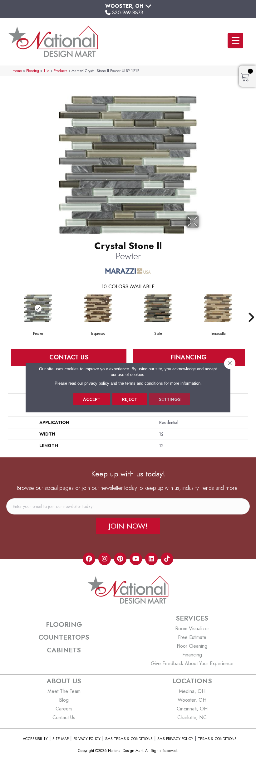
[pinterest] (120, 559)
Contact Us (68, 357)
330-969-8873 (127, 12)
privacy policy (96, 383)
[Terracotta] (218, 308)
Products (60, 70)
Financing (188, 357)
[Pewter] (38, 308)
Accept (91, 399)
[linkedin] (151, 559)
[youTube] (136, 559)
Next (251, 308)
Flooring (32, 70)
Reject (129, 399)
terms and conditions (144, 383)
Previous (5, 308)
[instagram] (104, 559)
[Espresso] (98, 308)
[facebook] (89, 559)
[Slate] (158, 308)
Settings (169, 399)
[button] (128, 526)
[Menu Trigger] (235, 40)
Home (17, 70)
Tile (46, 70)
